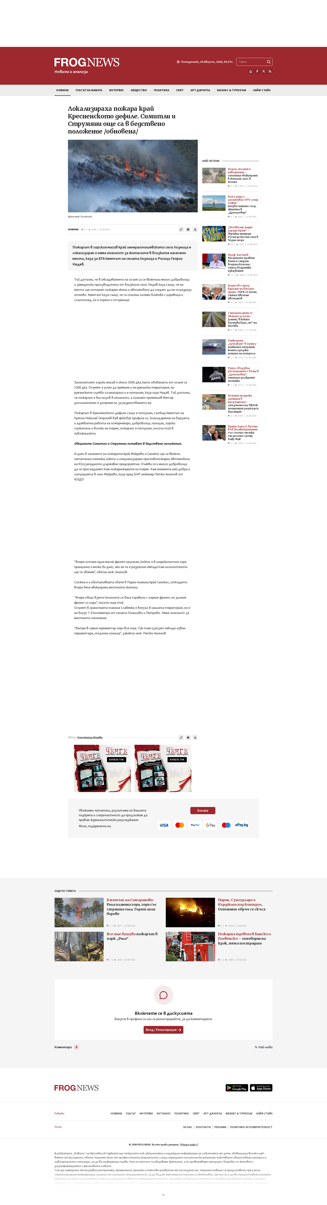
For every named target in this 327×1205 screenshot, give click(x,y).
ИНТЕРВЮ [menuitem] (116, 90)
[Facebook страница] (257, 71)
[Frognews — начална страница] (76, 1088)
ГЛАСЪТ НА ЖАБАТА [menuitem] (89, 90)
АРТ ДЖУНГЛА (212, 1113)
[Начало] (250, 71)
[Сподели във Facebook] (188, 229)
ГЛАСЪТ (131, 1113)
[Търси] (269, 62)
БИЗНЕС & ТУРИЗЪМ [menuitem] (231, 90)
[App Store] (261, 1088)
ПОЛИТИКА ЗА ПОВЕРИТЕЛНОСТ (251, 1127)
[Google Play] (237, 1088)
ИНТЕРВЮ (146, 1113)
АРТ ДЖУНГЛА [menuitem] (200, 90)
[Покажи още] (163, 1195)
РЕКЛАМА (220, 1127)
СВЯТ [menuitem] (180, 90)
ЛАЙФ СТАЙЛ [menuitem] (262, 90)
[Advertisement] (163, 23)
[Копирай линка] (181, 229)
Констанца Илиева (90, 737)
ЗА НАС (187, 1127)
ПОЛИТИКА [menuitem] (161, 90)
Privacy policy (189, 1145)
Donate (202, 810)
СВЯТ (196, 1113)
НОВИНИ (73, 229)
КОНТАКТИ (203, 1127)
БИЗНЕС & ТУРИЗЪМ (239, 1113)
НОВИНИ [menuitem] (62, 90)
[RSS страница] (270, 71)
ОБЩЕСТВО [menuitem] (139, 90)
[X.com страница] (263, 71)
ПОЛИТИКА (181, 1113)
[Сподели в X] (195, 229)
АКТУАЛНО (164, 1113)
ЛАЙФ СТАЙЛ (264, 1113)
